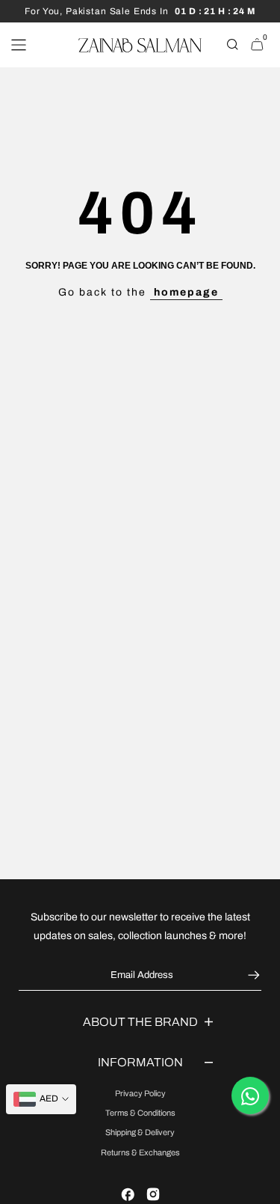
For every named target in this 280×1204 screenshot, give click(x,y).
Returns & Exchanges (140, 1152)
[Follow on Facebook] (127, 1194)
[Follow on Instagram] (153, 1194)
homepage (186, 292)
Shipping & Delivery (140, 1132)
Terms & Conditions (140, 1112)
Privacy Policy (140, 1093)
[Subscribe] (252, 975)
